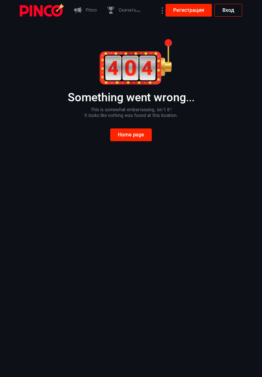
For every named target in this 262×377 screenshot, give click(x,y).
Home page (131, 135)
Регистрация (188, 10)
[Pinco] (42, 10)
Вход (228, 10)
